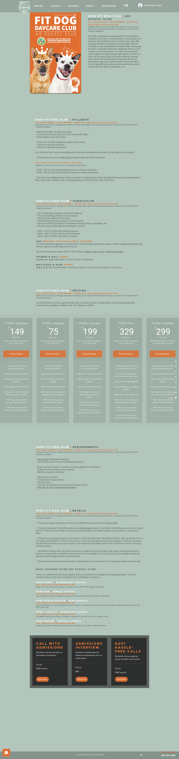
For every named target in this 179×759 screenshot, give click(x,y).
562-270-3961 (168, 755)
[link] (50, 645)
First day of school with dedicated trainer (56, 487)
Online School (66, 157)
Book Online (86, 528)
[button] (125, 5)
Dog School (42, 459)
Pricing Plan (112, 523)
